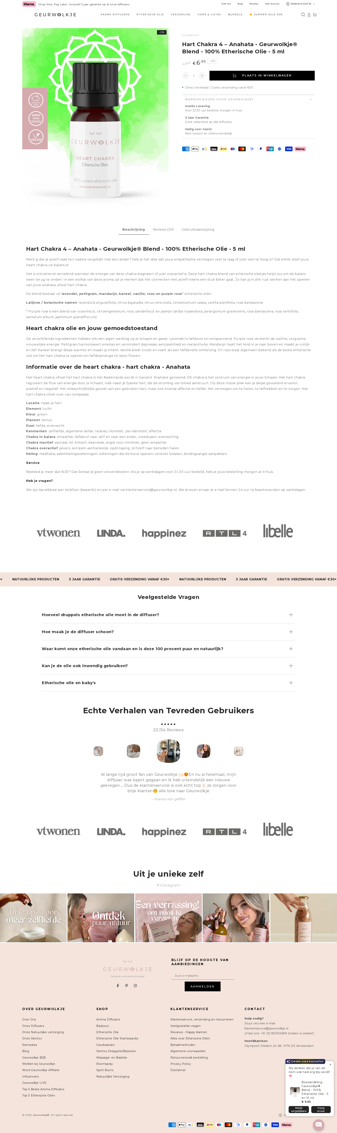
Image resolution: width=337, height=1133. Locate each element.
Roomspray (104, 1064)
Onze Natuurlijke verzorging (43, 1032)
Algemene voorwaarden (188, 1051)
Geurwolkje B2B (34, 1057)
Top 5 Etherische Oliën (38, 1095)
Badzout (102, 1026)
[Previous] (89, 751)
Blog (240, 4)
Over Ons (29, 1019)
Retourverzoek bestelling (189, 1057)
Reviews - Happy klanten (188, 1032)
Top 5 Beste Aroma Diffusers (43, 1089)
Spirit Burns (104, 1070)
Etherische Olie (107, 1032)
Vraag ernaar (321, 1109)
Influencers (30, 1076)
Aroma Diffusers (108, 1019)
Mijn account (272, 4)
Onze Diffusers (33, 1026)
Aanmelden (203, 986)
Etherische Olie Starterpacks (117, 1038)
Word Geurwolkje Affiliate (40, 1070)
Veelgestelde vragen (185, 1026)
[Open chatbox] (318, 1124)
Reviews (253, 4)
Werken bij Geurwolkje (38, 1064)
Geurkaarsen (105, 1045)
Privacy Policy (180, 1064)
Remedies (29, 1045)
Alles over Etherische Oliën (190, 1038)
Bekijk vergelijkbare (299, 1109)
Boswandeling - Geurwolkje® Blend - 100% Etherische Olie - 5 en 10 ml (315, 1090)
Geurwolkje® (41, 1114)
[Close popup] (330, 1064)
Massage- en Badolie (111, 1057)
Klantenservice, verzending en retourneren (202, 1019)
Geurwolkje (190, 35)
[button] (303, 14)
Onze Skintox (32, 1038)
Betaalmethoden (182, 1045)
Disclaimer (178, 1070)
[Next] (247, 751)
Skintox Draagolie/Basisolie (116, 1051)
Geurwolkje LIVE (34, 1083)
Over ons (226, 4)
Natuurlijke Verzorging (112, 1076)
